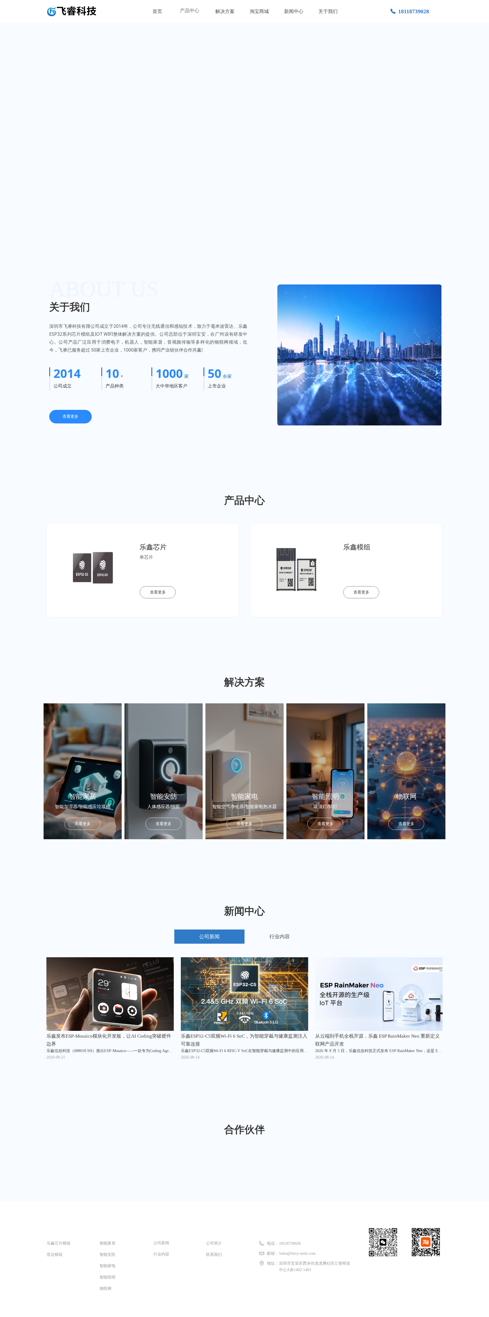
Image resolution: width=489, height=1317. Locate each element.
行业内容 (279, 936)
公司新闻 (209, 936)
